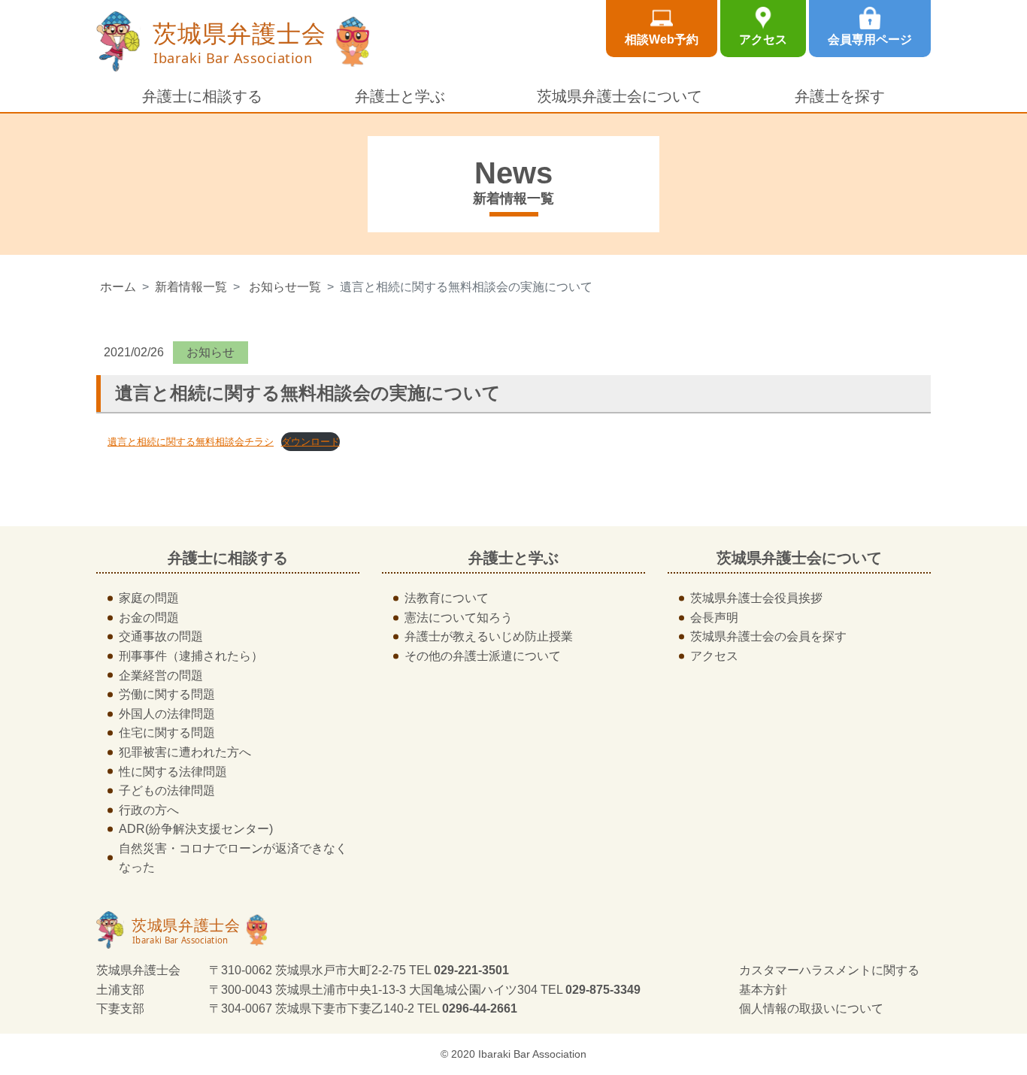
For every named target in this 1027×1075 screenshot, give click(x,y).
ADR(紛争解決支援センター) (196, 828)
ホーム (118, 286)
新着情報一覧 (191, 286)
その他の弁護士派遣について (482, 656)
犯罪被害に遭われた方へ (185, 752)
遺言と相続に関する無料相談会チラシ (191, 441)
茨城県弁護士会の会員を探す (768, 636)
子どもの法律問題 (167, 790)
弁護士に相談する (202, 96)
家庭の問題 (149, 598)
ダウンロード (310, 441)
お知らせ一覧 (285, 286)
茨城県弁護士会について (619, 96)
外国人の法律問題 (167, 713)
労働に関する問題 (167, 694)
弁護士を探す (840, 96)
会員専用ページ (870, 39)
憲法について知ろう (458, 617)
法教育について (446, 598)
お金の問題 (149, 617)
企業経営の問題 (161, 675)
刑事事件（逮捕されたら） (191, 656)
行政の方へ (149, 810)
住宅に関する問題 (167, 732)
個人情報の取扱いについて (811, 1008)
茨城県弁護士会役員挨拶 (756, 598)
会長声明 (714, 617)
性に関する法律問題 (173, 771)
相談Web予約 (661, 39)
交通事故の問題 (161, 636)
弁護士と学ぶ (400, 96)
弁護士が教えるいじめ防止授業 (488, 636)
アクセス (763, 39)
